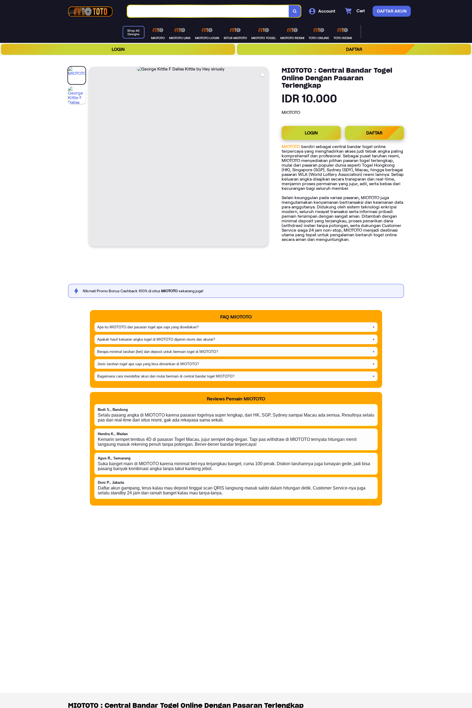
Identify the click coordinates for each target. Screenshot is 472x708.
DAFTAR (354, 49)
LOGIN (118, 49)
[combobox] (208, 11)
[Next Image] (264, 157)
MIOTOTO (291, 146)
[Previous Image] (93, 157)
